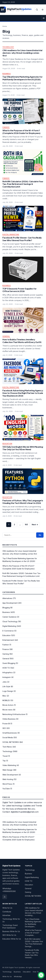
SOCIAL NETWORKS (10, 742)
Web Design (7, 770)
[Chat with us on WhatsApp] (41, 975)
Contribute (6, 912)
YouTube (6, 789)
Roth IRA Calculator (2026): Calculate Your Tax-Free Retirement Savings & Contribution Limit (22, 184)
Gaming (5, 654)
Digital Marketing (10, 234)
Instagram (6, 677)
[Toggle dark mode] (42, 9)
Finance (6, 127)
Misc (4, 696)
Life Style (6, 686)
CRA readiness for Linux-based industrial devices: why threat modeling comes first (22, 53)
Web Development (10, 775)
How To (36, 972)
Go (40, 535)
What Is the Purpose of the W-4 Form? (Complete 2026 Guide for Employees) (21, 131)
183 (26, 524)
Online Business (9, 719)
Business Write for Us (11, 931)
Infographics (7, 672)
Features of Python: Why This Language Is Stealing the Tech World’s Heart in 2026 (22, 501)
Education (7, 443)
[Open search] (37, 9)
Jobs (4, 682)
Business (6, 73)
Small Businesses (9, 733)
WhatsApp (18, 976)
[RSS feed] (4, 897)
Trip (4, 761)
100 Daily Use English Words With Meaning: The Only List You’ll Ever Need (22, 448)
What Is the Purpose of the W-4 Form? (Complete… (33, 932)
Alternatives (7, 598)
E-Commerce (8, 631)
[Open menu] (43, 18)
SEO (4, 728)
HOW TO (6, 668)
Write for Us (7, 908)
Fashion (5, 645)
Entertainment (8, 640)
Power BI (6, 724)
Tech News (7, 747)
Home (4, 26)
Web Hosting (7, 779)
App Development (10, 603)
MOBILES (6, 700)
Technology (8, 47)
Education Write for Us (11, 939)
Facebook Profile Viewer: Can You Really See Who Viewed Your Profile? (22, 239)
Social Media (7, 737)
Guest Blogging (8, 663)
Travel (5, 756)
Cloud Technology (10, 621)
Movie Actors (7, 705)
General (6, 336)
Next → (35, 524)
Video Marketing (9, 765)
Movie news (7, 710)
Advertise (6, 915)
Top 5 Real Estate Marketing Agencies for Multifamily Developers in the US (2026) (22, 78)
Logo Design (7, 691)
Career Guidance (9, 617)
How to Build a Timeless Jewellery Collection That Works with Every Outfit (21, 340)
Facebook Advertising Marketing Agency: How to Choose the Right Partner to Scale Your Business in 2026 (22, 393)
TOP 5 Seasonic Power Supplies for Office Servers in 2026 (19, 290)
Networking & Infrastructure (13, 714)
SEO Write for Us (9, 935)
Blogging (6, 608)
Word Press (7, 784)
